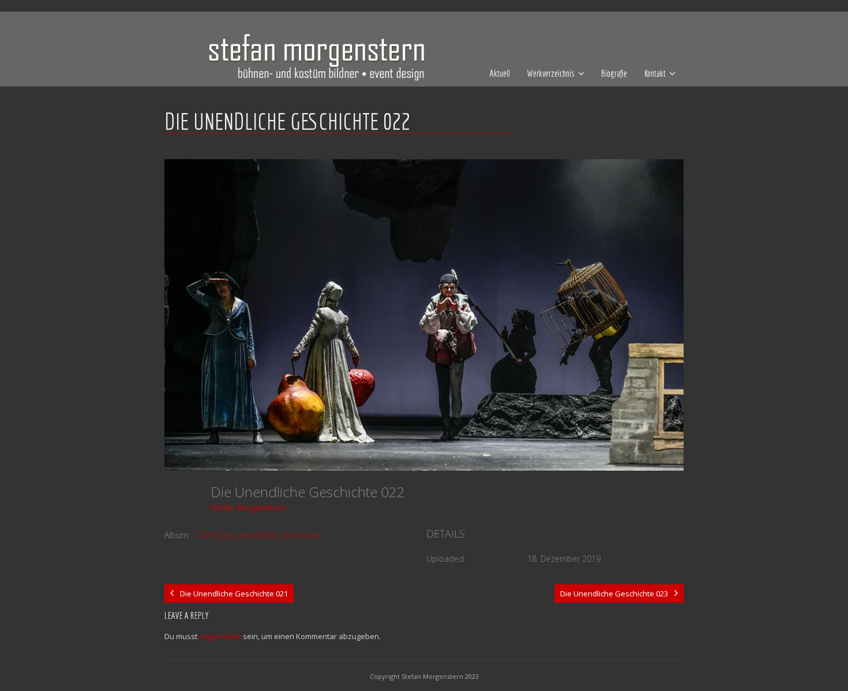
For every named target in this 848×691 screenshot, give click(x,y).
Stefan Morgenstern (248, 507)
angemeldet (220, 636)
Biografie (614, 73)
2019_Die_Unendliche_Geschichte (259, 534)
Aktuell (500, 73)
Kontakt (655, 73)
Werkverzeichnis (551, 73)
